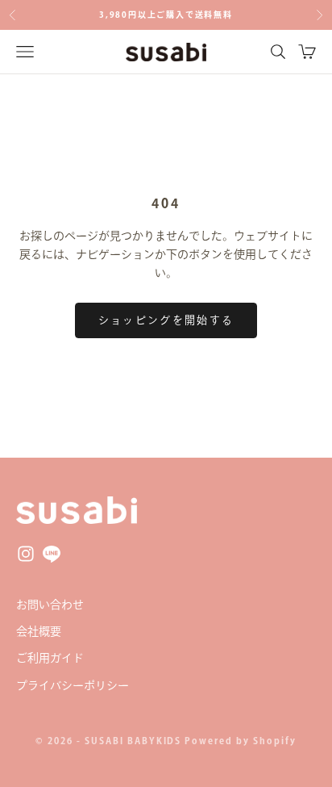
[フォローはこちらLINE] (51, 553)
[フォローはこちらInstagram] (25, 553)
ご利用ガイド (50, 658)
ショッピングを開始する (166, 320)
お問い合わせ (50, 604)
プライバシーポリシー (72, 685)
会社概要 (38, 631)
